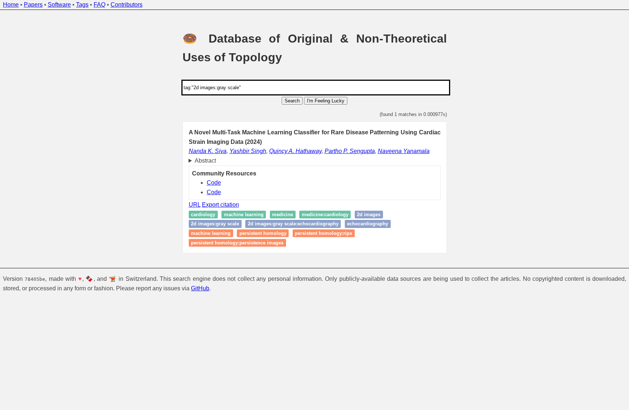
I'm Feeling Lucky (325, 101)
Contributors (126, 4)
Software (59, 4)
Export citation (220, 205)
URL (194, 205)
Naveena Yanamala (404, 151)
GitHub (200, 288)
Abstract (205, 160)
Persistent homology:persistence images (237, 243)
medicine (282, 214)
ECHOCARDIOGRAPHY (367, 224)
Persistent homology (262, 233)
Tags (82, 4)
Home (11, 4)
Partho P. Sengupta (350, 151)
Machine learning (244, 214)
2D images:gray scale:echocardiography (293, 224)
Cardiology (203, 214)
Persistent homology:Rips (323, 233)
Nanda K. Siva (208, 151)
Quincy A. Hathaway (295, 151)
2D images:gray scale (215, 224)
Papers (33, 4)
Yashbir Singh (247, 151)
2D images (368, 214)
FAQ (99, 4)
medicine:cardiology (325, 214)
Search (292, 101)
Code (214, 182)
